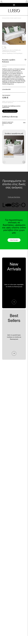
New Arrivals (14, 283)
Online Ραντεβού (14, 240)
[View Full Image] (23, 42)
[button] (24, 33)
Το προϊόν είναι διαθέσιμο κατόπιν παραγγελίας (11, 106)
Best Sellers (14, 334)
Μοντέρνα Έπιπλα (5, 18)
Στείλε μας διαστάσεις (14, 197)
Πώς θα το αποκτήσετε (10, 111)
